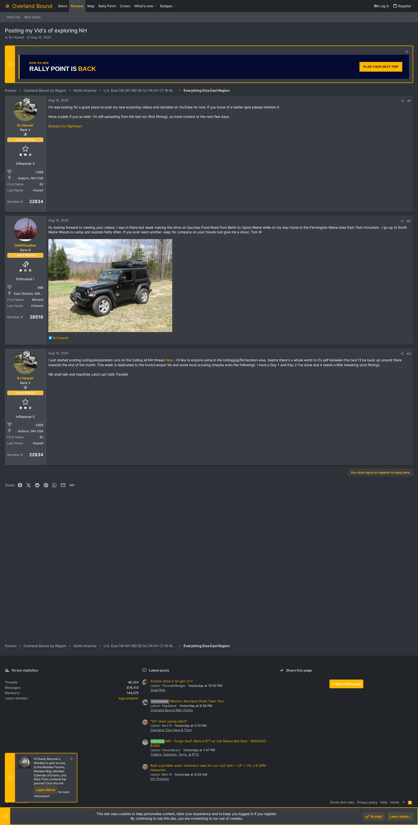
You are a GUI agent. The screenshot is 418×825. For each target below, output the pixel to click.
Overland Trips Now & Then (171, 730)
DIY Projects (159, 779)
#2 (409, 221)
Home (394, 802)
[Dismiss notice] (406, 52)
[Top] (404, 802)
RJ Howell (16, 37)
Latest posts (159, 670)
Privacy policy (367, 802)
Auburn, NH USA (30, 178)
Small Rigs (157, 690)
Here (169, 360)
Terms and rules (342, 802)
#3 (409, 354)
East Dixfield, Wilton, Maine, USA (39, 293)
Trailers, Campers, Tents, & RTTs (174, 754)
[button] (156, 6)
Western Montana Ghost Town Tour (187, 701)
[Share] (402, 100)
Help (383, 802)
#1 (409, 101)
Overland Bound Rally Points (171, 710)
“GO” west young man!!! (168, 721)
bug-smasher (129, 698)
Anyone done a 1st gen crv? (171, 681)
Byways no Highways (65, 126)
